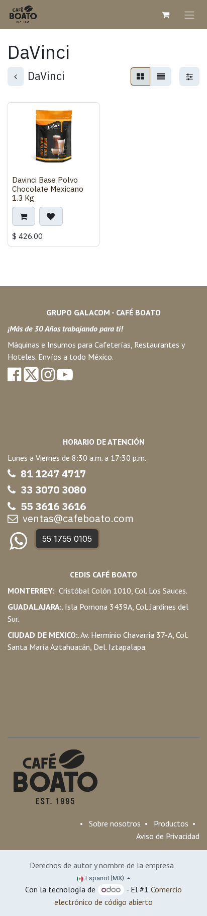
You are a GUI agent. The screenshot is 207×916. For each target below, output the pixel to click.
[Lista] (160, 76)
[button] (23, 216)
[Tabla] (140, 76)
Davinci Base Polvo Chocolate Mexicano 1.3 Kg (47, 189)
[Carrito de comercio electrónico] (165, 15)
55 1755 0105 (67, 539)
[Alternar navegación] (189, 14)
